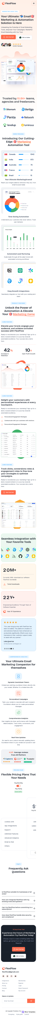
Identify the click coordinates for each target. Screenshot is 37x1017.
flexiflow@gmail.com (10, 972)
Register (20, 983)
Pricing (4, 985)
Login (20, 985)
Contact (4, 988)
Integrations (5, 980)
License (27, 1014)
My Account (21, 990)
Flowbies (15, 1011)
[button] (34, 3)
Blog (3, 990)
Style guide (19, 1014)
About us (4, 983)
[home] (8, 3)
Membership (21, 980)
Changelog (11, 1014)
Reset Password (23, 988)
